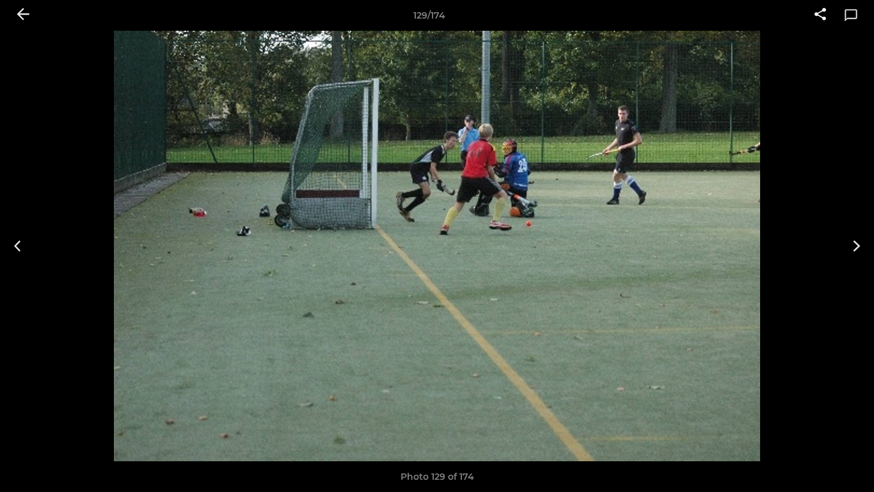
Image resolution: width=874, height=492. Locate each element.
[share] (820, 15)
